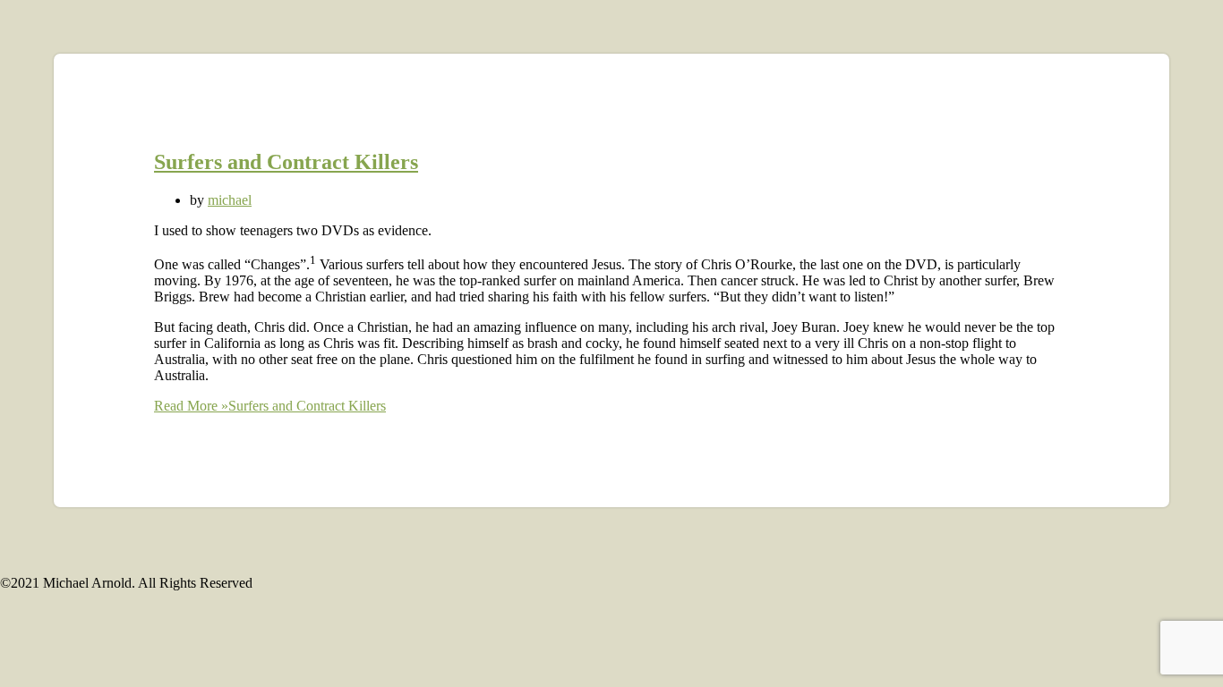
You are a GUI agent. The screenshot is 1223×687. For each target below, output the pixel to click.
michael (230, 200)
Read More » (270, 405)
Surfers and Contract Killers (286, 162)
